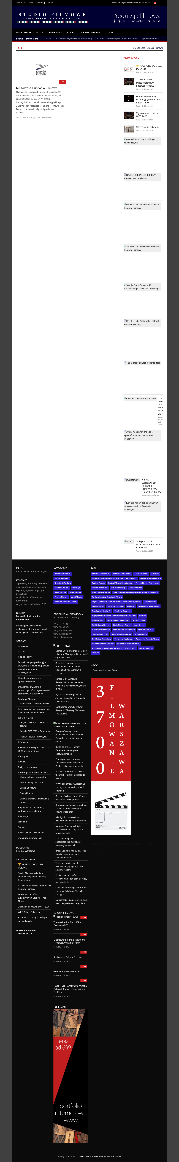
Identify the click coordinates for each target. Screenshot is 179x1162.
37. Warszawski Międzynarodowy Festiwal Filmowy (59, 39)
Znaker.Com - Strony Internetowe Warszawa (99, 1156)
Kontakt (39, 3)
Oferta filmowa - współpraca (117, 620)
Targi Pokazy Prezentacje (101, 639)
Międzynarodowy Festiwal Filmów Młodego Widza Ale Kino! (114, 616)
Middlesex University (122, 611)
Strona (21, 827)
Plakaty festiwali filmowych (33, 737)
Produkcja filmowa (62, 588)
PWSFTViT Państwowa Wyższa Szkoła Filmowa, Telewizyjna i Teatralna (70, 989)
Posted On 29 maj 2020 (144, 106)
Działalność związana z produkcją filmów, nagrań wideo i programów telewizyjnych (34, 690)
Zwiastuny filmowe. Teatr (30, 838)
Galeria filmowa (25, 718)
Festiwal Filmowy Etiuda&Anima (120, 583)
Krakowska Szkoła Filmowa (67, 957)
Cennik (110, 32)
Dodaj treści (20, 3)
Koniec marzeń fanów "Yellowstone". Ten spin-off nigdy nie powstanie (71, 879)
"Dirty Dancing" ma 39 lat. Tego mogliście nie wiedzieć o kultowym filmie (70, 854)
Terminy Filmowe (61, 597)
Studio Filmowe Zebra (100, 634)
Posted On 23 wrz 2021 (144, 89)
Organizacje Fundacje (63, 583)
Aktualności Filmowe (62, 574)
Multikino (142, 616)
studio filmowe (139, 625)
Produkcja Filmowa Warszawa (33, 772)
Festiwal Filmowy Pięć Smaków (147, 583)
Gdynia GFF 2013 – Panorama (35, 731)
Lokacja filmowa (28, 788)
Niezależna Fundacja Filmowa (36, 88)
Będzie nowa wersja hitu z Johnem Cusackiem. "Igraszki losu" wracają (70, 698)
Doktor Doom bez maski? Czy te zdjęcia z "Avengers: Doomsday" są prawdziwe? (71, 654)
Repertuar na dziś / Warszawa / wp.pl (70, 725)
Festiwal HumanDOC (100, 588)
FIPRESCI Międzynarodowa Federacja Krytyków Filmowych (135, 592)
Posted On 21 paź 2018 (150, 495)
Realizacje (23, 816)
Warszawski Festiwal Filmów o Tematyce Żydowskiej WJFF (114, 648)
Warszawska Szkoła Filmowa (103, 643)
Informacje (23, 742)
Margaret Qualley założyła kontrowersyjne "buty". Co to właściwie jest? (69, 829)
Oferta (31, 3)
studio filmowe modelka (101, 630)
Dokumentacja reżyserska (33, 777)
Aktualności (55, 32)
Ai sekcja (50, 3)
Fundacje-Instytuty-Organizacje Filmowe (107, 597)
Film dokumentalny (118, 588)
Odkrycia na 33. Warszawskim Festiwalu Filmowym (148, 544)
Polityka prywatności (28, 767)
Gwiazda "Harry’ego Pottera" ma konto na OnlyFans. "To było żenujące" (71, 891)
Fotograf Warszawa (25, 851)
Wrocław (95, 653)
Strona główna (23, 32)
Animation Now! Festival (122, 574)
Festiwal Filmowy (98, 583)
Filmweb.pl (68, 646)
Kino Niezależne (98, 606)
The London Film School (123, 639)
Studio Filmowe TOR (145, 630)
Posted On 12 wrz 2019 (144, 131)
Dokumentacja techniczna (32, 782)
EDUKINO (155, 574)
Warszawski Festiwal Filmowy (35, 703)
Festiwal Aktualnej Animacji (150, 578)
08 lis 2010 (28, 118)
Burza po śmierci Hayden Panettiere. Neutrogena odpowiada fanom (67, 750)
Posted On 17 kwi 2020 (144, 120)
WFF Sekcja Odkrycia (162, 39)
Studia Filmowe (60, 592)
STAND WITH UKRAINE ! (91, 32)
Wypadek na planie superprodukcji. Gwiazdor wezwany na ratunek (67, 842)
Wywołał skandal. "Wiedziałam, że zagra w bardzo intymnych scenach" (70, 787)
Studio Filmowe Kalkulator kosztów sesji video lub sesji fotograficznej (32, 876)
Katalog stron (24, 756)
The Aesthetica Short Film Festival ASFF (67, 923)
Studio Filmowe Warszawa (31, 832)
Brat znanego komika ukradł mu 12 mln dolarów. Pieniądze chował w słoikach (70, 808)
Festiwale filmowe (27, 699)
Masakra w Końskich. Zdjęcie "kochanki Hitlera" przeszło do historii (70, 775)
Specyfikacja (26, 793)
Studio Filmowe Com (43, 118)
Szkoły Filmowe (75, 592)
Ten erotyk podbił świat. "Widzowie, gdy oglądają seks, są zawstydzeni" (70, 866)
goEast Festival (150, 602)
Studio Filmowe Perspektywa (124, 630)
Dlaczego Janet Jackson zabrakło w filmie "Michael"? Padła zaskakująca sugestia (69, 762)
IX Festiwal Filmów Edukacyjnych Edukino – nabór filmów (102, 39)
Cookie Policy (25, 657)
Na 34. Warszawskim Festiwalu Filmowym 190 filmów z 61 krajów (151, 485)
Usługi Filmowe (76, 597)
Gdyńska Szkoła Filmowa (66, 971)
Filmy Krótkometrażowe (101, 592)
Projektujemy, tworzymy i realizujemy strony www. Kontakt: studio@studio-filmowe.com (32, 629)
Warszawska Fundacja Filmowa (147, 639)
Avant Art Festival (141, 574)
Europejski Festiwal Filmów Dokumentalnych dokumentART (114, 578)
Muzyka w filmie (98, 620)
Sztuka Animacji (141, 634)
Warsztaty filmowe (146, 648)
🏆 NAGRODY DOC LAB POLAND (149, 67)
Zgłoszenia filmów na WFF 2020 (138, 39)
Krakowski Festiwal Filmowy (148, 606)
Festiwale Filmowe (61, 578)
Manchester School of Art (101, 611)
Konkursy (131, 606)
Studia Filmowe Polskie (121, 625)
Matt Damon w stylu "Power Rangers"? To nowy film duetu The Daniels (70, 710)
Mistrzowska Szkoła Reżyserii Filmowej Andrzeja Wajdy (69, 941)
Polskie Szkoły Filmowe (101, 625)
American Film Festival (100, 574)
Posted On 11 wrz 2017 (144, 551)
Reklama (22, 822)
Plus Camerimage (138, 620)
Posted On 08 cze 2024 (144, 72)
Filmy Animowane (135, 588)
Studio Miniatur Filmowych (121, 634)
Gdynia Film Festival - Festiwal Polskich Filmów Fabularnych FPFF (116, 602)
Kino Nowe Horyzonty (116, 606)
